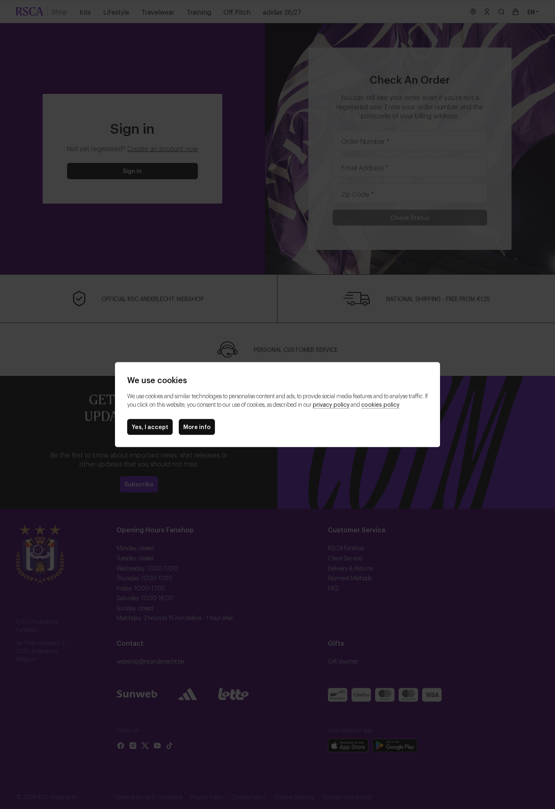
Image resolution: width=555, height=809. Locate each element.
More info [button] (196, 426)
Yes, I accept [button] (150, 426)
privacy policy (331, 404)
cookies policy (380, 404)
